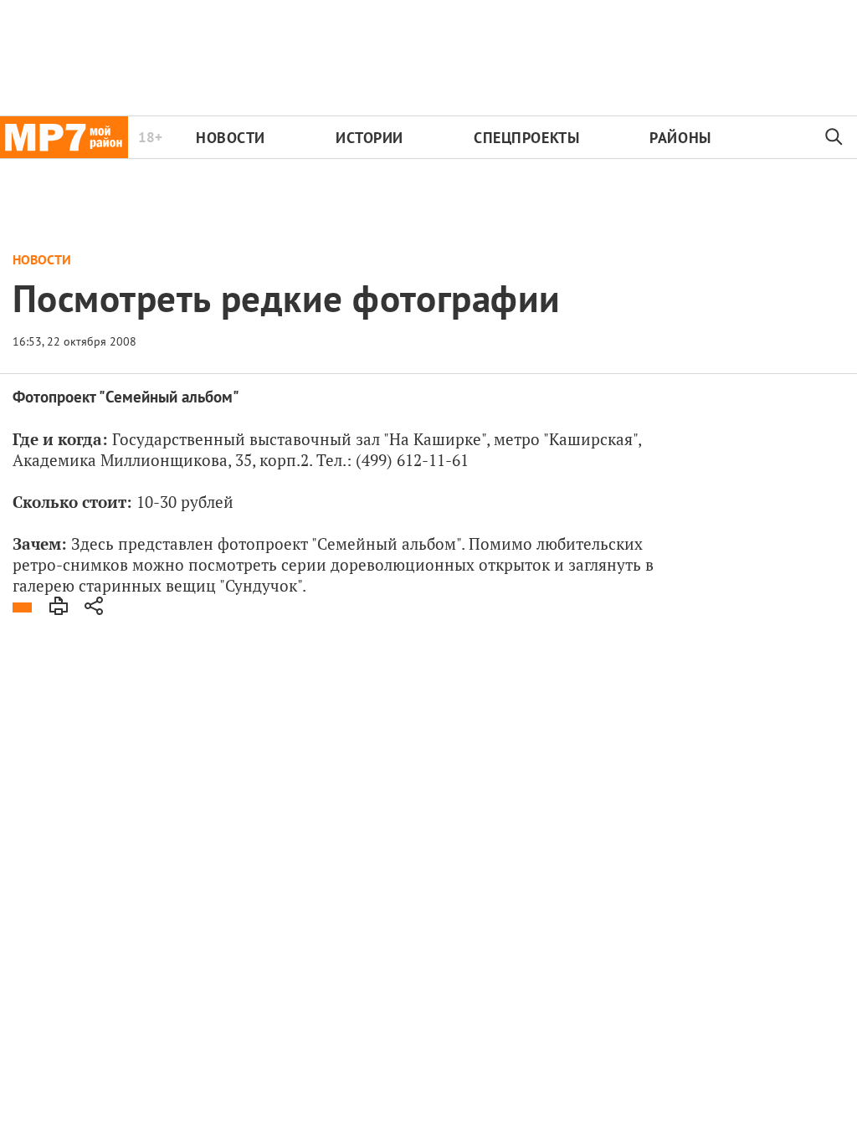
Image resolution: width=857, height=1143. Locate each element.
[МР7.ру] (64, 137)
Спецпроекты (526, 137)
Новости (230, 137)
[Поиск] (834, 137)
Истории (369, 137)
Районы (680, 137)
